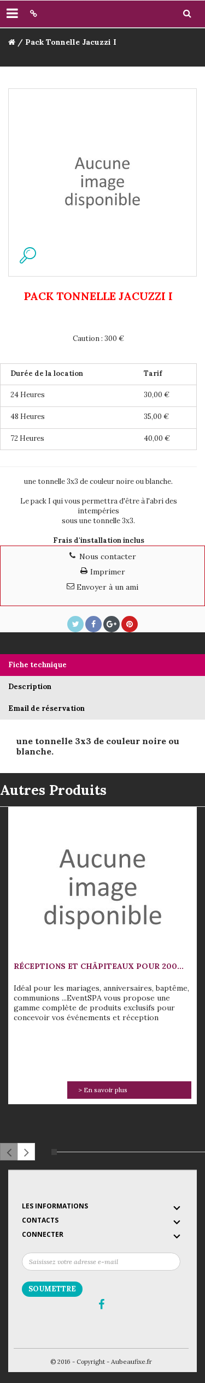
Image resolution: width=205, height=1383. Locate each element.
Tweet (75, 624)
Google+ (111, 624)
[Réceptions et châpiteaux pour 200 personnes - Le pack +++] (102, 884)
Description (29, 686)
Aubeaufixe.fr (131, 1361)
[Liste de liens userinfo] (33, 13)
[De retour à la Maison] (11, 42)
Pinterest (129, 624)
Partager (93, 624)
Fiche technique (37, 664)
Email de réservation (46, 708)
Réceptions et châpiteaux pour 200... (99, 966)
